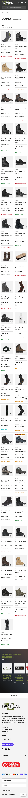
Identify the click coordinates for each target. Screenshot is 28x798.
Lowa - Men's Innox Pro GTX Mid (20, 203)
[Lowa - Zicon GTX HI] (7, 624)
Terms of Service (12, 794)
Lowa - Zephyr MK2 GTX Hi (20, 572)
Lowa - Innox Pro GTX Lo (20, 172)
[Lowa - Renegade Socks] (21, 287)
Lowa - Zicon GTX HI (7, 634)
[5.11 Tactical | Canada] (19, 668)
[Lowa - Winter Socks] (21, 410)
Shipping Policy (17, 792)
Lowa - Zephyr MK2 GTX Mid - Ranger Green (20, 603)
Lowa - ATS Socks (6, 46)
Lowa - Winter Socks (20, 420)
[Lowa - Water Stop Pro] (7, 410)
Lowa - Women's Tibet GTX (5, 481)
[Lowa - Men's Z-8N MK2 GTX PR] (21, 223)
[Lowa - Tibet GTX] (21, 349)
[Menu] (25, 3)
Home (3, 12)
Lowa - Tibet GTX (20, 358)
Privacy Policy (4, 794)
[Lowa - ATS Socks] (7, 36)
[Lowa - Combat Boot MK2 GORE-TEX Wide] (21, 129)
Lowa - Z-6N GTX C (6, 541)
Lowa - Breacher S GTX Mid (6, 78)
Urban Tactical (7, 790)
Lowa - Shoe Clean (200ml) (20, 328)
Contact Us (6, 739)
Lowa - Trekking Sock (7, 389)
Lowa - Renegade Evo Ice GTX (6, 297)
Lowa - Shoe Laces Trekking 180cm (6, 359)
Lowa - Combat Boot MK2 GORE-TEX (7, 139)
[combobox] (14, 7)
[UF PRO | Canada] (7, 668)
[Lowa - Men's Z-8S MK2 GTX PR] (7, 256)
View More (4, 659)
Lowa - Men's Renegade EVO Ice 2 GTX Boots (6, 235)
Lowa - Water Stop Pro (6, 421)
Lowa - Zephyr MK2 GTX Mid (6, 602)
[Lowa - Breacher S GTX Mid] (7, 67)
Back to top (14, 695)
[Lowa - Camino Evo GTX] (7, 98)
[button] (22, 3)
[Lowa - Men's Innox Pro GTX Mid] (21, 192)
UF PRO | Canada (7, 677)
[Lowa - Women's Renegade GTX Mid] (21, 439)
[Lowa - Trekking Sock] (7, 379)
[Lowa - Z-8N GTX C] (21, 532)
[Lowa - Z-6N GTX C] (7, 532)
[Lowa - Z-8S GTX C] (7, 561)
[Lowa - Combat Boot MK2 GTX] (7, 162)
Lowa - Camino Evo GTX (6, 109)
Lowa (7, 12)
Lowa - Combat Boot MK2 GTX (7, 172)
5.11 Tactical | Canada (19, 678)
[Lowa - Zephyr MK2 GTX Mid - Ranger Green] (21, 592)
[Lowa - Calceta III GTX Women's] (21, 67)
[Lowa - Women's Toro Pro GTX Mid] (21, 470)
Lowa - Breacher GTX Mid (21, 47)
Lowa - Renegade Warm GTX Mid (6, 328)
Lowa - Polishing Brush (19, 267)
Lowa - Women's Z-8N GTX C (20, 512)
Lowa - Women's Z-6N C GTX (6, 512)
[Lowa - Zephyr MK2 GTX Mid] (7, 592)
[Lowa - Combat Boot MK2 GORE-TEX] (7, 129)
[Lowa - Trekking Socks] (21, 379)
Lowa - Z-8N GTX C (20, 542)
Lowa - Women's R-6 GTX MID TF (7, 450)
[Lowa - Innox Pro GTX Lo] (21, 162)
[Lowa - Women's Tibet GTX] (7, 470)
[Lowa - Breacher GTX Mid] (21, 36)
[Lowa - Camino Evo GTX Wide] (21, 98)
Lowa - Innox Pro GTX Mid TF (6, 203)
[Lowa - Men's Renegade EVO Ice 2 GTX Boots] (7, 223)
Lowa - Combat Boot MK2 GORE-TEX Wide (21, 140)
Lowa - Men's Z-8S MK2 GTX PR (6, 267)
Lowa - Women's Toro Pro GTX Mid (20, 481)
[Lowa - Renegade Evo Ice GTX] (7, 287)
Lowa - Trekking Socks (19, 390)
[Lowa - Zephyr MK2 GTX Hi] (21, 561)
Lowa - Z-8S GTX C (6, 571)
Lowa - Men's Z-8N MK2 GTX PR (20, 234)
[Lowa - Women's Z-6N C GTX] (7, 501)
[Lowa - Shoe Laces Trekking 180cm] (7, 348)
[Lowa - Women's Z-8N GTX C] (21, 501)
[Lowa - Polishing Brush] (21, 256)
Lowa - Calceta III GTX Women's (20, 78)
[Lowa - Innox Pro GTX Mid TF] (7, 192)
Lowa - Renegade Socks (20, 298)
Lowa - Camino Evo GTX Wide (20, 109)
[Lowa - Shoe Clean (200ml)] (21, 318)
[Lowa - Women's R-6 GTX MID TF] (7, 439)
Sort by (3, 25)
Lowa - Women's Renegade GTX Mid (20, 450)
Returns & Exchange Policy (7, 792)
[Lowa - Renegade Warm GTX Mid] (7, 318)
